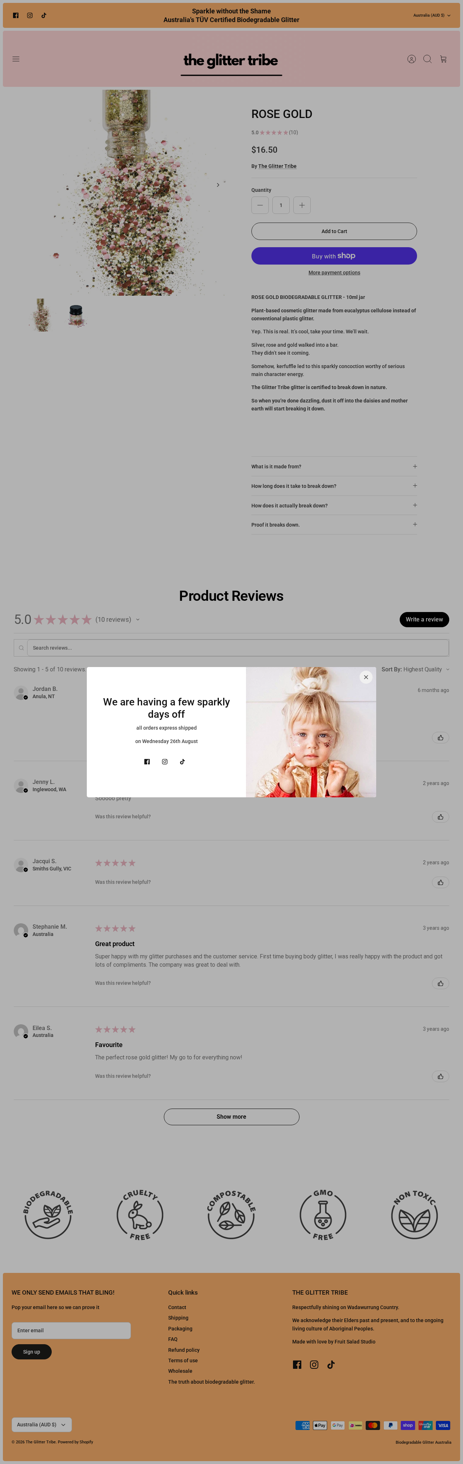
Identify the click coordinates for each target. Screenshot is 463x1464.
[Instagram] (165, 761)
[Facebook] (147, 761)
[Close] (366, 677)
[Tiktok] (182, 761)
